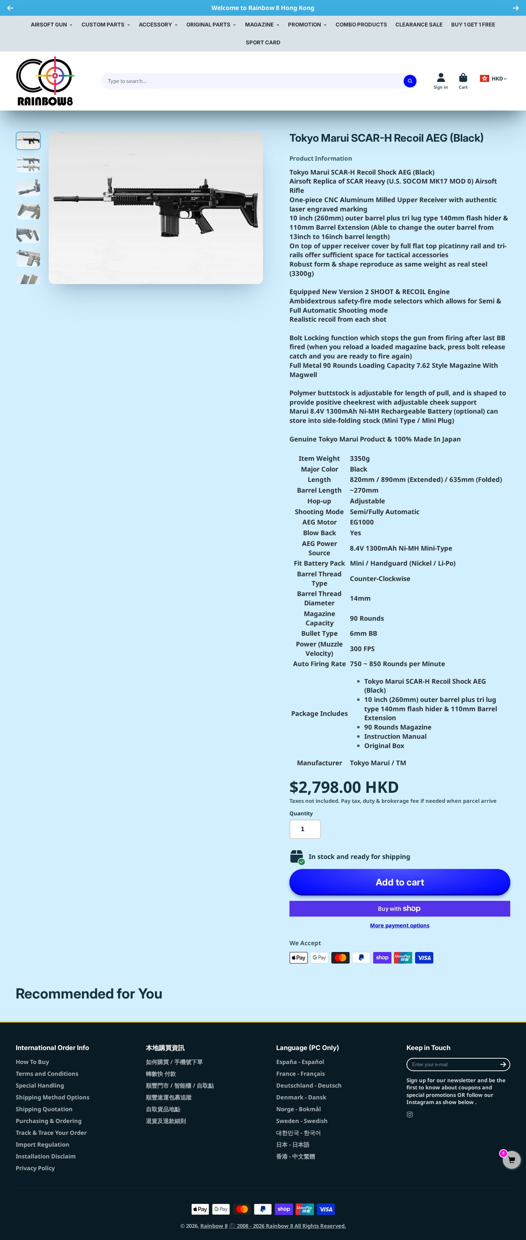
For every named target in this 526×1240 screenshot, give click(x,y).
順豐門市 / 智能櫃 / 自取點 (180, 1085)
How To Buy (32, 1062)
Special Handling (40, 1085)
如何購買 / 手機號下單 (174, 1062)
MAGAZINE (259, 24)
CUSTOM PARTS (103, 24)
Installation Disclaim (46, 1156)
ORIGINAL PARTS (208, 24)
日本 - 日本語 (293, 1144)
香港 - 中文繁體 (295, 1156)
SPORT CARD (263, 42)
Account (441, 81)
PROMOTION (304, 24)
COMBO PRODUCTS (361, 24)
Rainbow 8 (214, 1225)
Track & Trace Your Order (51, 1133)
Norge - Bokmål (298, 1109)
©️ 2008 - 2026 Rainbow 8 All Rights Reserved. (287, 1225)
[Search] (410, 81)
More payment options (399, 925)
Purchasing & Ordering (49, 1121)
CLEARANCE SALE (419, 24)
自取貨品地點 (163, 1109)
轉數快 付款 (161, 1074)
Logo (45, 81)
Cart (463, 81)
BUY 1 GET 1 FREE (473, 24)
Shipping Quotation (44, 1109)
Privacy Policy (35, 1168)
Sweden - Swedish (302, 1121)
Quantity (301, 813)
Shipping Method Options (52, 1097)
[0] (512, 1160)
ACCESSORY (155, 24)
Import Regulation (42, 1144)
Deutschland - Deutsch (309, 1085)
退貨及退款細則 (166, 1121)
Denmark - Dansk (301, 1097)
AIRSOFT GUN (49, 24)
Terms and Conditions (47, 1074)
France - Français (300, 1074)
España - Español (300, 1062)
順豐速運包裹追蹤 (169, 1097)
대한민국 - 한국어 (298, 1133)
